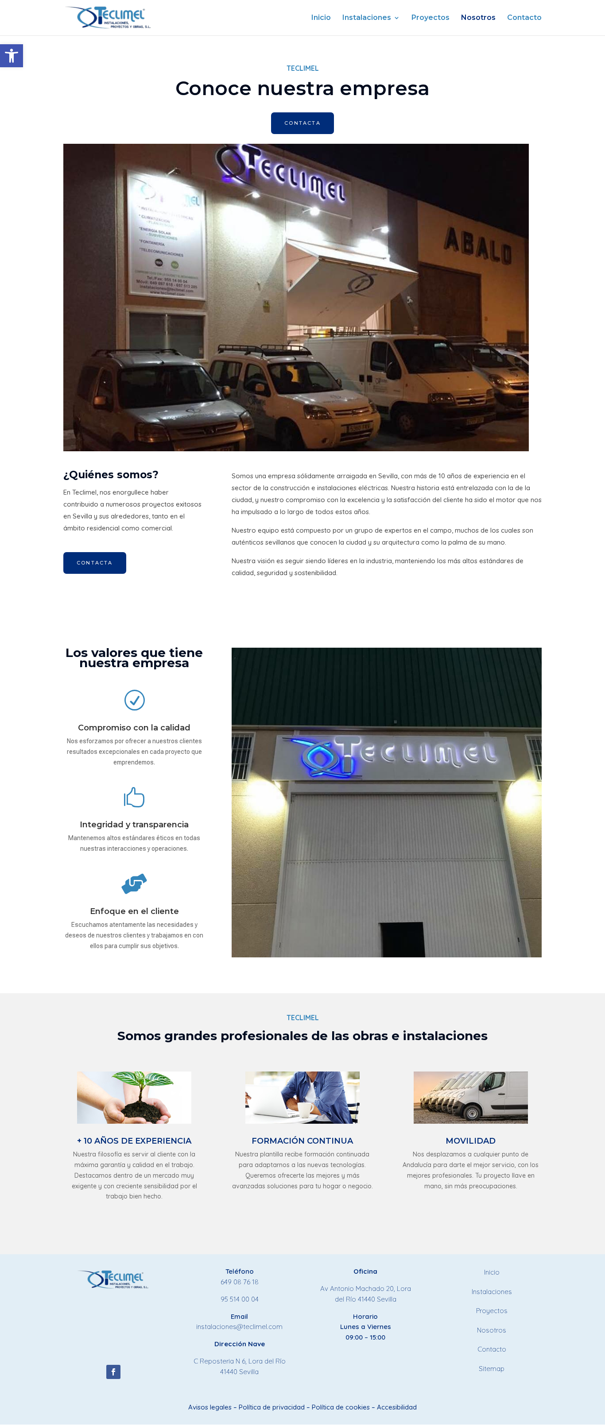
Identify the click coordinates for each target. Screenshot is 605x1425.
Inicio (321, 18)
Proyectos (430, 18)
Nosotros (478, 18)
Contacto (524, 18)
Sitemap (491, 1368)
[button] (11, 55)
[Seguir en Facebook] (113, 1372)
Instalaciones (366, 18)
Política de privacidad (272, 1407)
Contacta (302, 123)
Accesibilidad (397, 1407)
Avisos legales (210, 1407)
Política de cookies (341, 1407)
